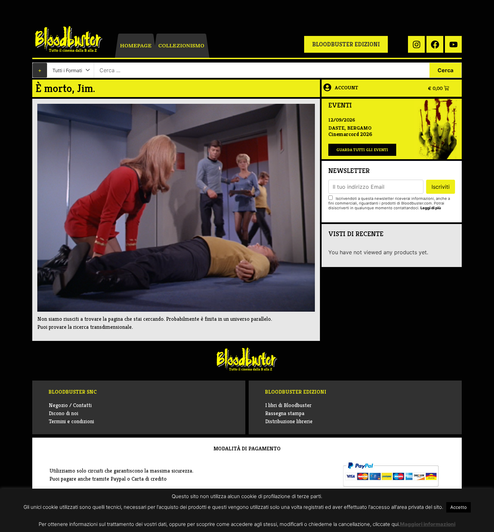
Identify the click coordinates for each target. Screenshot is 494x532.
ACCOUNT (346, 87)
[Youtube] (453, 44)
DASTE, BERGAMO (349, 128)
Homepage (136, 46)
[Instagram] (416, 44)
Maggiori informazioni (427, 524)
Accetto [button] (458, 507)
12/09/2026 (341, 120)
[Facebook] (434, 44)
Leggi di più (430, 208)
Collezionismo (181, 46)
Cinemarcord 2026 (350, 134)
